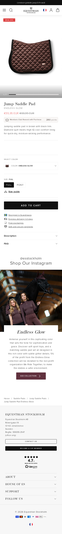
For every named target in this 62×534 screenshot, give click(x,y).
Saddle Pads (19, 398)
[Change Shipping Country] (44, 10)
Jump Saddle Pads (38, 398)
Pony (20, 184)
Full (9, 184)
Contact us (31, 441)
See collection (28, 376)
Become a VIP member (31, 448)
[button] (4, 10)
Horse (7, 398)
